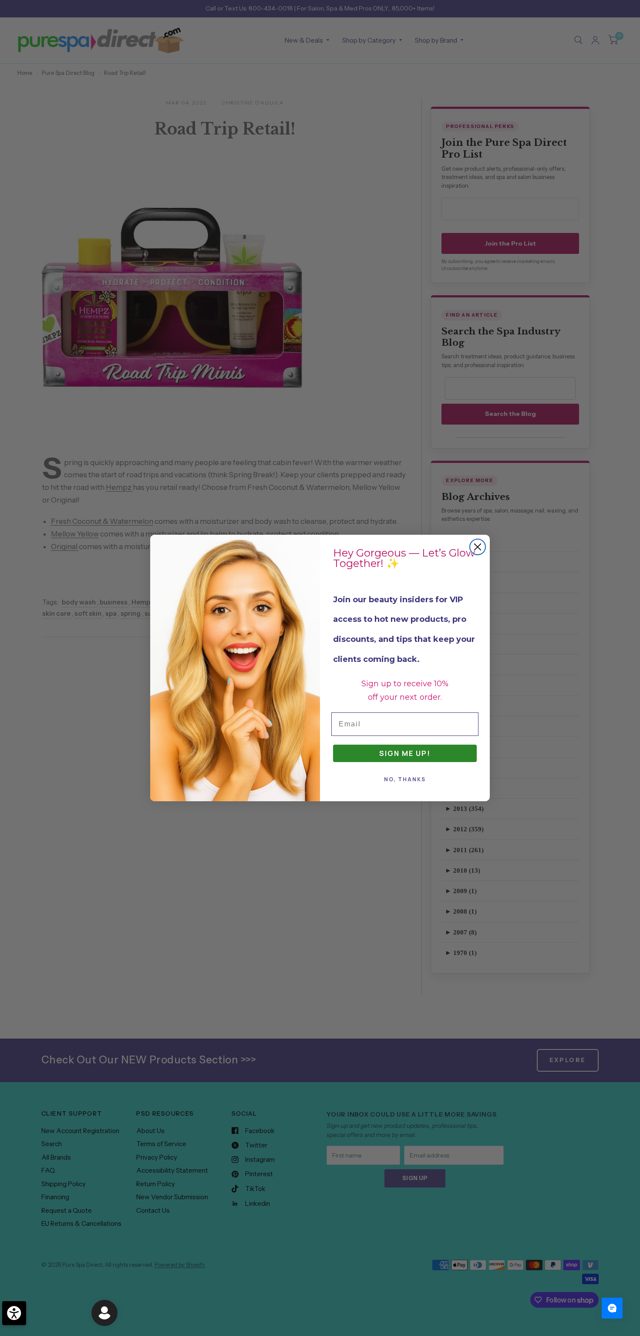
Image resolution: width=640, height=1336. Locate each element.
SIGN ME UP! (405, 753)
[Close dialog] (477, 547)
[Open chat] (612, 1308)
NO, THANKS (405, 779)
